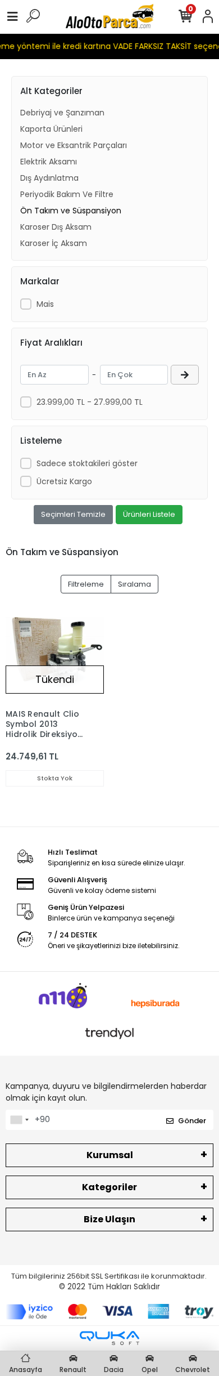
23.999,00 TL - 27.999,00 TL (89, 402)
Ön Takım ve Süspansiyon (70, 210)
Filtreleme (86, 584)
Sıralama (134, 584)
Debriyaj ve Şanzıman (62, 112)
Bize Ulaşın (109, 1219)
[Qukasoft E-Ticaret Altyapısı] (109, 1338)
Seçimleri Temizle (73, 514)
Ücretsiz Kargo (64, 481)
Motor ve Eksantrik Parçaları (73, 145)
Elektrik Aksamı (48, 161)
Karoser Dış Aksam (56, 227)
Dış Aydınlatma (49, 178)
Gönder (192, 1120)
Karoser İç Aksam (53, 243)
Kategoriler (109, 1187)
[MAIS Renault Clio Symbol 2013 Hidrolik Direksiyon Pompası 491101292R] (55, 654)
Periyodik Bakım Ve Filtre (66, 194)
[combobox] (19, 1119)
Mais (45, 304)
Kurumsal (109, 1155)
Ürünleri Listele (149, 514)
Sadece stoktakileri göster (87, 463)
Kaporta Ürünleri (51, 129)
